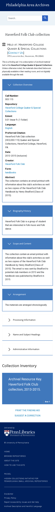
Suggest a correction (27, 415)
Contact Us (15, 52)
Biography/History (22, 210)
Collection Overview (22, 84)
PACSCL (7, 474)
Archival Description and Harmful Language (23, 506)
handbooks (10, 172)
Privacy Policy (10, 498)
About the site (11, 461)
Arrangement (19, 294)
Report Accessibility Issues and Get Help (21, 502)
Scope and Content (22, 243)
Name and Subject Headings (26, 334)
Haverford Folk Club (15, 164)
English (8, 128)
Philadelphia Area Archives (27, 5)
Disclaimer (8, 494)
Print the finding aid (27, 410)
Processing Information (24, 319)
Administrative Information (26, 349)
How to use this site (14, 465)
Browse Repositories (15, 456)
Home (7, 452)
